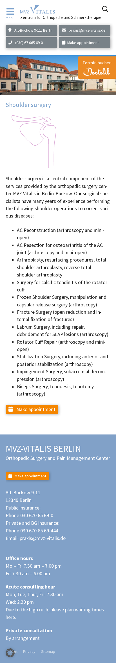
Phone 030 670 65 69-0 (29, 515)
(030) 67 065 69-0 (28, 42)
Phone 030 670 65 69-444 (32, 530)
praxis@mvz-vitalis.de (87, 30)
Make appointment (83, 42)
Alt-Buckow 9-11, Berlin (33, 30)
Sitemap (48, 651)
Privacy (29, 651)
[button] (10, 653)
